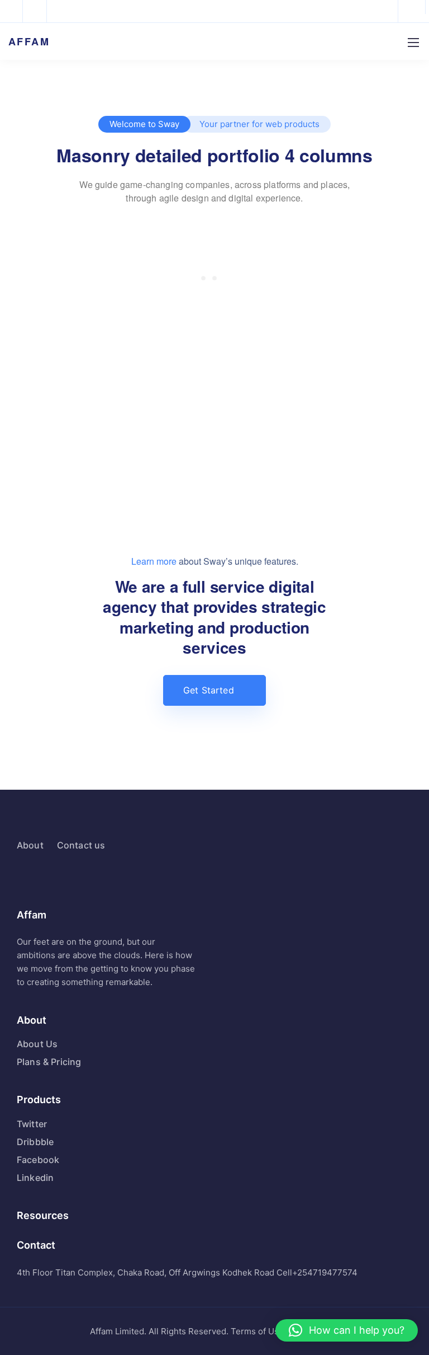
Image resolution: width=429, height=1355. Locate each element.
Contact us (81, 845)
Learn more (154, 561)
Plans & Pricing (49, 1061)
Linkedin (35, 1177)
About (30, 845)
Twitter (32, 1123)
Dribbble (35, 1141)
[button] (346, 1330)
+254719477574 (325, 1272)
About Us (37, 1043)
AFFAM (29, 41)
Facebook (38, 1159)
